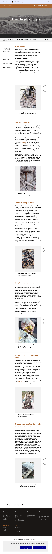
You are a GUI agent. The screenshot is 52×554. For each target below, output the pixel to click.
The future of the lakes (7, 60)
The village (18, 511)
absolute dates (21, 381)
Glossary (5, 530)
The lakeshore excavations (21, 39)
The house (30, 511)
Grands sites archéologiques (18, 529)
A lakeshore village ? (19, 513)
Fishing (4, 518)
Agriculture (5, 515)
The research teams (7, 63)
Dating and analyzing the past (7, 67)
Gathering (5, 513)
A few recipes (30, 517)
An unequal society (19, 519)
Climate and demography (17, 517)
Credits (4, 527)
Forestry (5, 520)
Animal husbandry (6, 516)
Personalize (14, 548)
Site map (5, 531)
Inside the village (18, 515)
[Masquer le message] (48, 1)
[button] (48, 39)
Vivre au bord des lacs (7, 5)
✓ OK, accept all (26, 548)
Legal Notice (17, 531)
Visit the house (30, 513)
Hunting (5, 519)
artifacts (24, 142)
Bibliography (5, 529)
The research (42, 511)
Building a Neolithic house (31, 516)
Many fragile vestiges (7, 55)
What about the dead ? (20, 520)
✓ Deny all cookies (39, 548)
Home (4, 39)
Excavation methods (7, 52)
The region (6, 511)
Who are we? (17, 527)
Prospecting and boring (7, 49)
